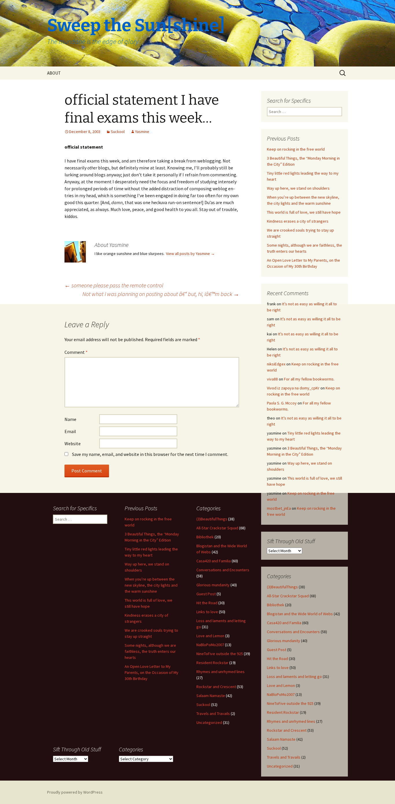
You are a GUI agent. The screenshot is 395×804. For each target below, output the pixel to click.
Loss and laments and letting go (294, 676)
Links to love (278, 667)
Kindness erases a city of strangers (297, 221)
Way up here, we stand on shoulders (298, 188)
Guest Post (276, 649)
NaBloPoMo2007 (281, 694)
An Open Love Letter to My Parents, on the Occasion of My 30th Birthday (151, 672)
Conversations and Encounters (293, 631)
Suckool (118, 131)
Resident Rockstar (283, 712)
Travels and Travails (283, 757)
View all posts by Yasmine (190, 253)
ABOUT (54, 73)
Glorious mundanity (283, 640)
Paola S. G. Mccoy (282, 403)
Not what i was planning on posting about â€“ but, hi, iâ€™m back (160, 293)
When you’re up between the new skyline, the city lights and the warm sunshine (151, 585)
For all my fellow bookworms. (309, 379)
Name (70, 419)
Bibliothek (275, 604)
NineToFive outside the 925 (290, 703)
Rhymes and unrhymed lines (291, 721)
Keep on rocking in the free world (296, 149)
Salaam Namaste (281, 739)
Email (70, 431)
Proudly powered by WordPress (75, 792)
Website (72, 443)
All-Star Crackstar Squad (288, 595)
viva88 (272, 379)
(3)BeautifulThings (282, 586)
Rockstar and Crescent (287, 730)
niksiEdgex (276, 364)
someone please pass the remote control (113, 285)
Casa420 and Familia (284, 622)
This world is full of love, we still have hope (304, 212)
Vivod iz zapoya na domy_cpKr (293, 388)
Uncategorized (280, 766)
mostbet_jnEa (279, 508)
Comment (76, 352)
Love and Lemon (281, 685)
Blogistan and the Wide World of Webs (300, 613)
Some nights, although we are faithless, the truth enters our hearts (150, 651)
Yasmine (142, 131)
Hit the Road (277, 658)
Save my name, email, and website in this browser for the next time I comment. (150, 454)
